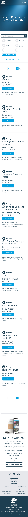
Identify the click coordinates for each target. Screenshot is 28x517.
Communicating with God (9, 159)
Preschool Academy (21, 491)
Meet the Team (21, 493)
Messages (14, 480)
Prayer (15, 351)
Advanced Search (13, 59)
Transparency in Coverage (14, 512)
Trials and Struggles (8, 353)
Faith (14, 158)
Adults (11, 94)
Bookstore (7, 486)
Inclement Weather (21, 486)
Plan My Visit (14, 478)
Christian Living (17, 125)
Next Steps (14, 483)
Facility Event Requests (7, 491)
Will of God (10, 291)
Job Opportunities (21, 489)
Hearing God (18, 224)
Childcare (7, 489)
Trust (15, 92)
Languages (7, 493)
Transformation (7, 226)
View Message (8, 88)
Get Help (14, 481)
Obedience (5, 224)
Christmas (21, 383)
